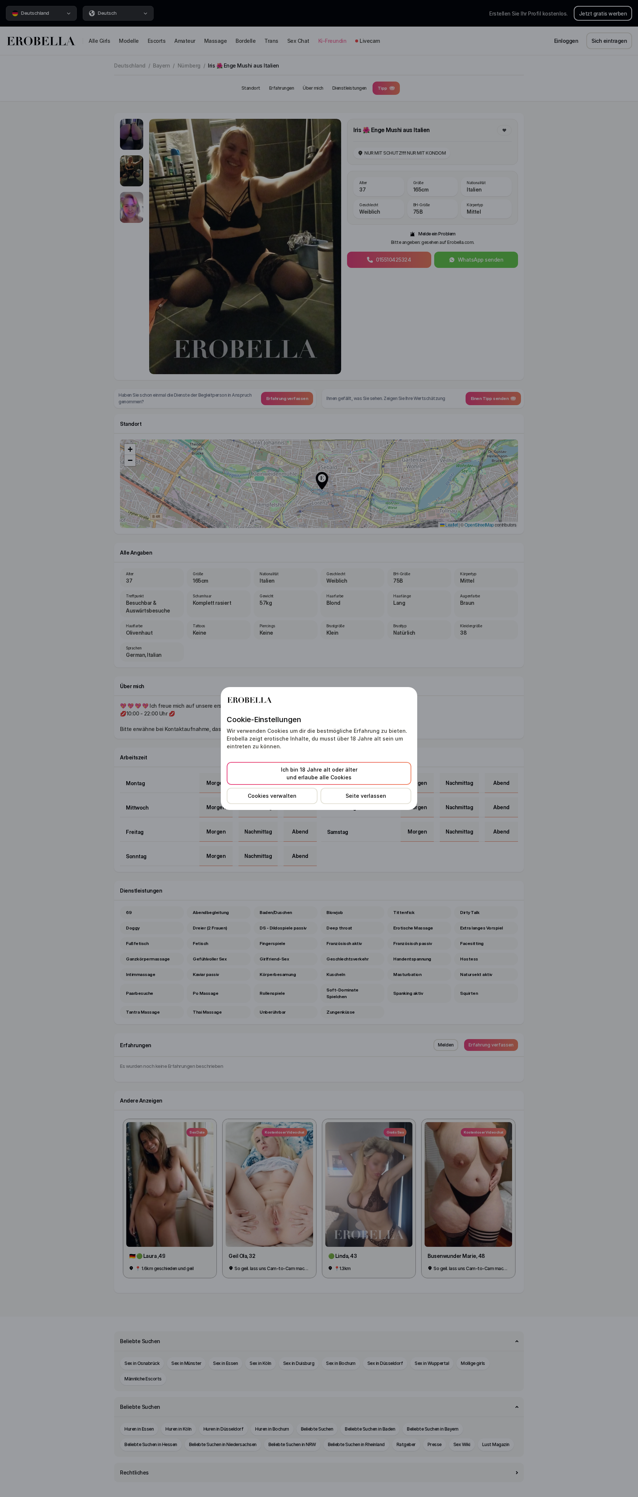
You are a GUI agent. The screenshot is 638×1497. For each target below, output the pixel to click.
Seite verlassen (366, 796)
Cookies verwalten (272, 796)
